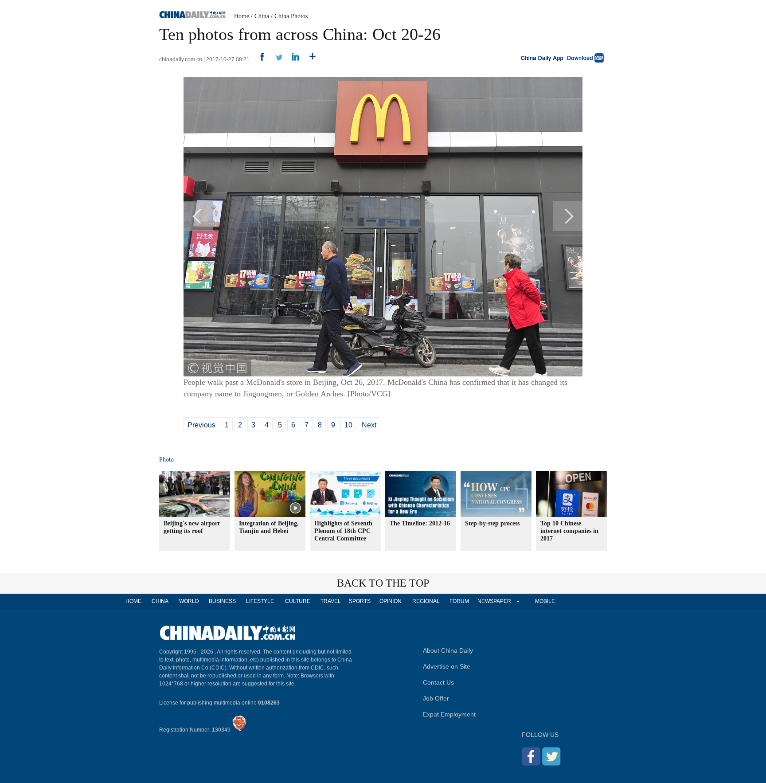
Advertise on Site (446, 666)
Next (369, 425)
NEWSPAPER (493, 601)
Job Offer (436, 698)
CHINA (160, 601)
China (261, 16)
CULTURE (297, 601)
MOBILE (545, 601)
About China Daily (448, 650)
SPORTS (360, 601)
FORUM (459, 601)
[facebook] (258, 59)
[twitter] (275, 59)
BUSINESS (222, 601)
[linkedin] (292, 59)
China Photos (291, 16)
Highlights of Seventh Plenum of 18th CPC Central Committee (343, 531)
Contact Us (438, 682)
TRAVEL (330, 601)
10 (348, 425)
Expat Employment (449, 714)
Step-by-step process (492, 523)
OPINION (390, 601)
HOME (133, 601)
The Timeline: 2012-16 (420, 523)
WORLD (189, 601)
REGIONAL (426, 601)
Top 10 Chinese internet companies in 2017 (569, 531)
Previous (201, 425)
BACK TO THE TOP (383, 583)
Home (241, 16)
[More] (309, 59)
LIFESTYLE (260, 601)
